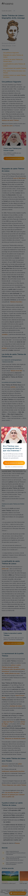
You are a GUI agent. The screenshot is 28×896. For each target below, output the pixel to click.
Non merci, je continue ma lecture (14, 466)
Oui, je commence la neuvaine (14, 463)
